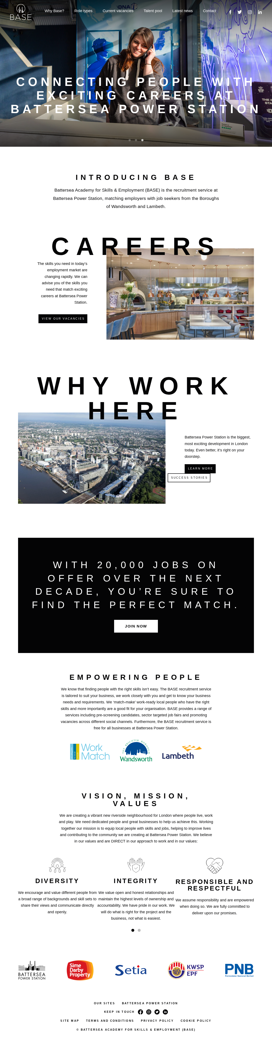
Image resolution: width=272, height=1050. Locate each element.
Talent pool (153, 11)
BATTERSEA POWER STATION (150, 1003)
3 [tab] (142, 140)
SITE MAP (69, 1020)
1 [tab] (130, 140)
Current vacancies (118, 11)
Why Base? (54, 11)
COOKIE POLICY (196, 1020)
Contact (209, 11)
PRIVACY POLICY (157, 1020)
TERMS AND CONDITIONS (110, 1020)
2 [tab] (136, 140)
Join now (136, 626)
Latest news (182, 11)
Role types (83, 11)
